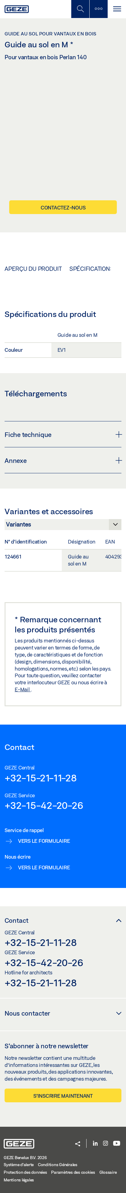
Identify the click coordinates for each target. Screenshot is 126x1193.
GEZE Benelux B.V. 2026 (25, 1157)
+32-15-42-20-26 (44, 805)
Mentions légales (19, 1179)
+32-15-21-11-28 (40, 777)
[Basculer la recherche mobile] (80, 9)
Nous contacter (27, 1013)
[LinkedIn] (95, 1143)
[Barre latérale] (98, 9)
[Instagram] (105, 1143)
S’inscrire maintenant (63, 1096)
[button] (77, 1144)
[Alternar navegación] (117, 9)
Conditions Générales (57, 1164)
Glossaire (108, 1172)
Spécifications (91, 268)
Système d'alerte (19, 1164)
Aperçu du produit (33, 268)
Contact (16, 920)
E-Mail (23, 689)
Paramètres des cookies (73, 1172)
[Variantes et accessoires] (63, 526)
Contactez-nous (63, 207)
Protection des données (25, 1172)
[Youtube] (116, 1143)
